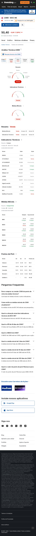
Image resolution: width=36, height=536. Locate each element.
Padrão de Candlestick (17, 44)
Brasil (20, 7)
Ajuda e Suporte (24, 442)
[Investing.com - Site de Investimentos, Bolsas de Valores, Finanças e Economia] (10, 2)
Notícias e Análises (21, 40)
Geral (3, 40)
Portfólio (3, 442)
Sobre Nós (22, 435)
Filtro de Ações (12, 7)
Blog (2, 435)
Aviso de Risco (5, 524)
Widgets (3, 446)
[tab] (11, 60)
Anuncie (21, 438)
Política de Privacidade (7, 519)
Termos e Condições (6, 513)
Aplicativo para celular (7, 438)
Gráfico (9, 40)
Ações (4, 7)
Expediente (22, 446)
